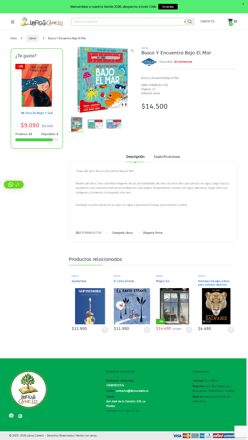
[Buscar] (190, 22)
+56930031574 (115, 385)
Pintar (159, 233)
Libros (32, 38)
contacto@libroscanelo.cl (132, 391)
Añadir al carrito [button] (104, 330)
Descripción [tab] (135, 157)
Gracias (168, 6)
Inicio (14, 38)
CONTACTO (207, 21)
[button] (132, 50)
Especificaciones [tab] (167, 157)
